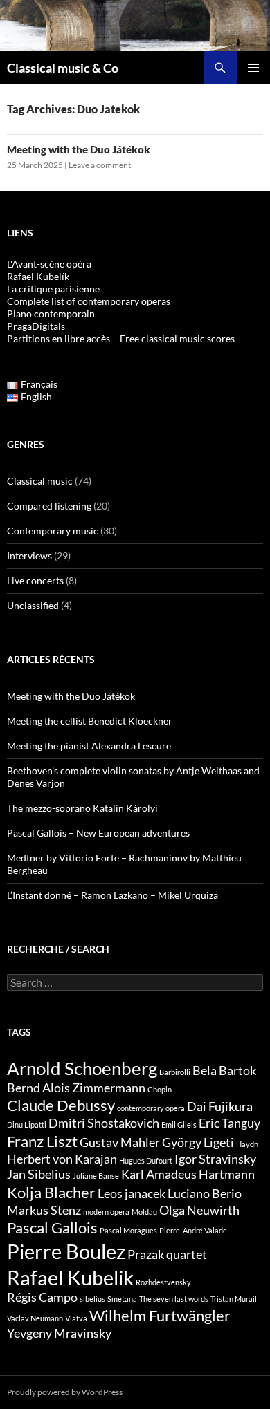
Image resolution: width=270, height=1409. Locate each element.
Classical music (40, 481)
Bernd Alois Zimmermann (76, 1088)
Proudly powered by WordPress (65, 1392)
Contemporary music (52, 530)
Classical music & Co (62, 67)
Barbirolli (174, 1071)
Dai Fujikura (220, 1106)
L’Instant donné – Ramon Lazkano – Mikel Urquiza (112, 895)
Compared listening (49, 506)
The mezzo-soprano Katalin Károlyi (82, 808)
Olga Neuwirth (199, 1210)
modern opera (106, 1211)
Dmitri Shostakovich (103, 1123)
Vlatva (76, 1318)
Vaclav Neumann (35, 1318)
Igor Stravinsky (215, 1159)
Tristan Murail (233, 1298)
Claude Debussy (61, 1105)
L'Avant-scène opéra (49, 264)
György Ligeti (198, 1142)
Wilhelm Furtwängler (160, 1315)
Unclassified (33, 605)
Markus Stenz (44, 1210)
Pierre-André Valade (193, 1230)
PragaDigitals (36, 326)
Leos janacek (131, 1193)
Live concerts (35, 580)
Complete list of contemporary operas (88, 301)
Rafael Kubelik (70, 1277)
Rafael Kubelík (38, 276)
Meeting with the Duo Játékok (78, 149)
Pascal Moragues (128, 1230)
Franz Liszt (42, 1141)
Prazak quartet (167, 1254)
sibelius (92, 1298)
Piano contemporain (51, 313)
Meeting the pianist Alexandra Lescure (89, 746)
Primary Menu (253, 67)
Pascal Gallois (52, 1227)
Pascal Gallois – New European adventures (98, 833)
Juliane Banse (96, 1175)
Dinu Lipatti (26, 1124)
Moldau (144, 1211)
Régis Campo (42, 1297)
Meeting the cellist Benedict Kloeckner (89, 721)
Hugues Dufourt (145, 1160)
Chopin (159, 1089)
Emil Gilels (179, 1124)
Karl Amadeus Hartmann (188, 1174)
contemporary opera (151, 1107)
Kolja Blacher (51, 1192)
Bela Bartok (224, 1070)
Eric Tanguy (229, 1123)
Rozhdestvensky (163, 1282)
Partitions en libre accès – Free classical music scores (121, 338)
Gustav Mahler (120, 1142)
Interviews (29, 555)
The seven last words (173, 1298)
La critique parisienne (53, 289)
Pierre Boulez (66, 1251)
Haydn (247, 1143)
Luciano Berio (205, 1193)
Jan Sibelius (39, 1174)
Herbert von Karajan (62, 1159)
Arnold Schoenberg (82, 1068)
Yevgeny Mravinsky (59, 1333)
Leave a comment (100, 165)
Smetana (122, 1298)
